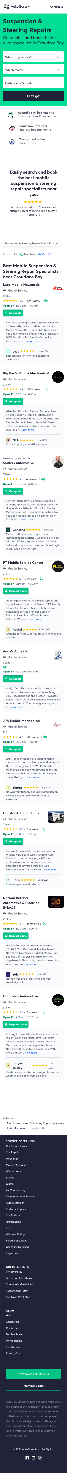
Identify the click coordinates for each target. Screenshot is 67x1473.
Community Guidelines (19, 1284)
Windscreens (13, 1171)
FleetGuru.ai (13, 1347)
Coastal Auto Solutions (21, 813)
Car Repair (12, 1152)
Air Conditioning (15, 1190)
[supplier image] (58, 288)
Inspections (12, 1253)
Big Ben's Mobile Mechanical (26, 373)
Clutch (10, 1184)
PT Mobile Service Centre (23, 562)
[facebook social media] (27, 1457)
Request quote (16, 591)
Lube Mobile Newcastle (21, 284)
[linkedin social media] (33, 1457)
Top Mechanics (15, 1334)
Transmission (13, 1221)
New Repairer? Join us (33, 1374)
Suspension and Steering (20, 1196)
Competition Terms (17, 1290)
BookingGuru (13, 1353)
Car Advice (12, 1328)
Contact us (12, 1321)
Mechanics (12, 1158)
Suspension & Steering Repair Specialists (29, 243)
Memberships (14, 1340)
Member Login (33, 1386)
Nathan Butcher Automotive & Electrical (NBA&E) (21, 903)
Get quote (13, 313)
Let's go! (33, 96)
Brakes (10, 1177)
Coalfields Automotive (20, 996)
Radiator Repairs (16, 1209)
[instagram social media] (39, 1457)
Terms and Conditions (19, 1278)
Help (9, 1315)
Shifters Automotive (18, 463)
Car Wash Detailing (17, 1247)
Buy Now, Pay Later (18, 1297)
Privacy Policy (14, 1271)
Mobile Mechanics (16, 1165)
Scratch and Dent (16, 1240)
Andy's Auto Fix (15, 651)
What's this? (44, 254)
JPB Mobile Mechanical (21, 720)
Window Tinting (15, 1234)
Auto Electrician (15, 1202)
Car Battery (13, 1215)
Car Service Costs (16, 1146)
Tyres (9, 1228)
